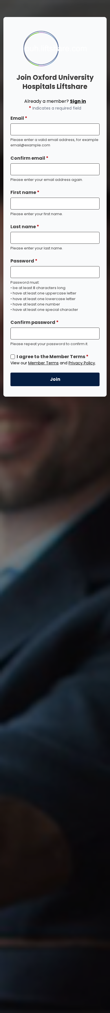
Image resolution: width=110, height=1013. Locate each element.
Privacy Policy (82, 363)
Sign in (78, 101)
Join (55, 379)
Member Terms (43, 363)
